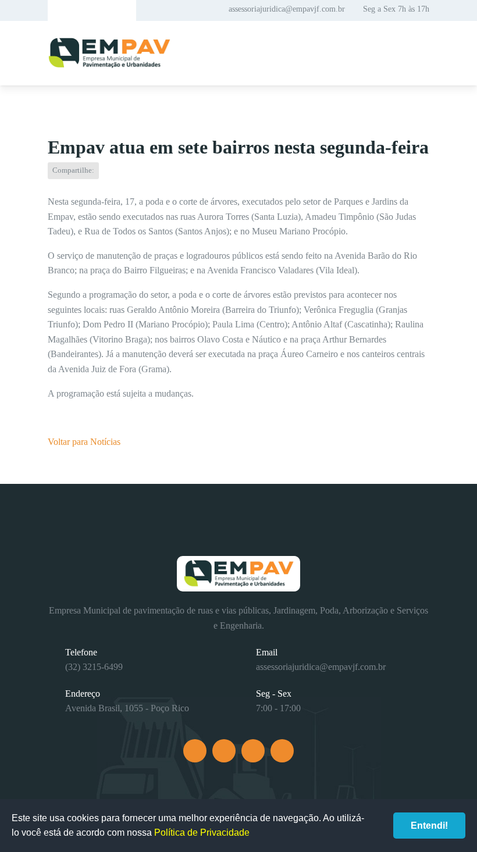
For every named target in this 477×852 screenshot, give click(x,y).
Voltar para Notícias (84, 442)
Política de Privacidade (202, 832)
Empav (109, 53)
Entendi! (429, 825)
